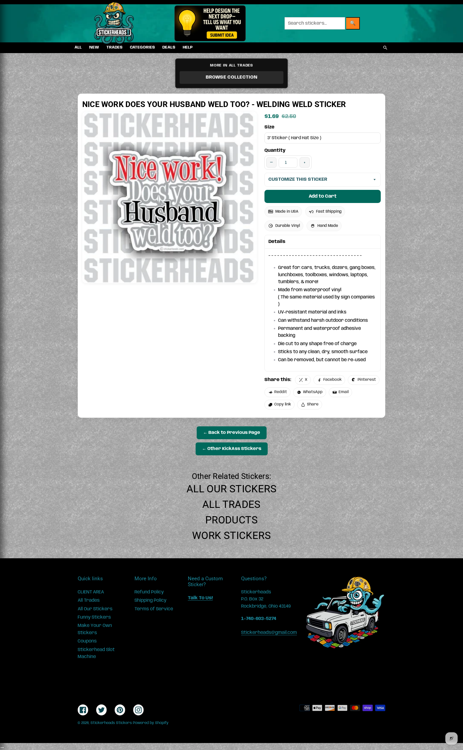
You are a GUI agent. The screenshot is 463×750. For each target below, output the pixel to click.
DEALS (168, 47)
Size (269, 127)
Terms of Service (154, 609)
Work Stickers (231, 535)
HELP (188, 47)
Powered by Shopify (151, 723)
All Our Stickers (231, 489)
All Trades (231, 504)
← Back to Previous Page (231, 432)
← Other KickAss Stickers (231, 448)
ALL (78, 47)
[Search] (385, 47)
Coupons (87, 641)
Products (231, 520)
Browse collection (231, 77)
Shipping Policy (150, 600)
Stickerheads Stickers (111, 723)
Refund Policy (149, 592)
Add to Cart (323, 196)
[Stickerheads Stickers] (114, 23)
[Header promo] (209, 23)
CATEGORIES (142, 47)
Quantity (275, 150)
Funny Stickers (94, 617)
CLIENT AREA (91, 592)
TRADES (114, 47)
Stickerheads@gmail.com (269, 632)
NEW (94, 47)
